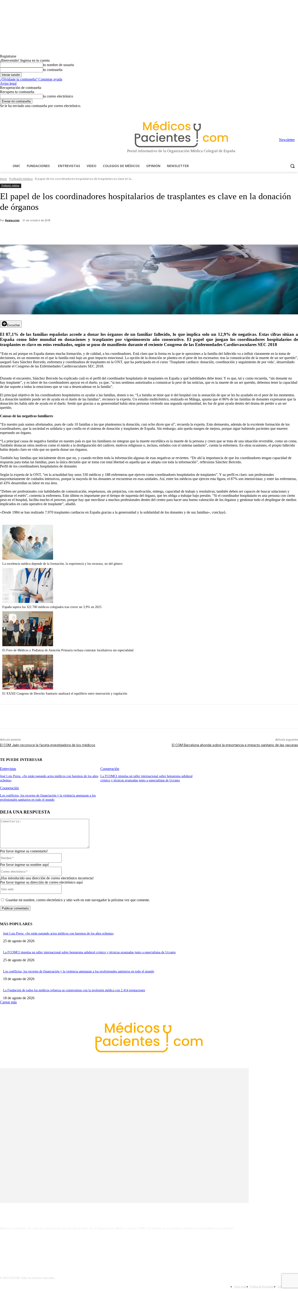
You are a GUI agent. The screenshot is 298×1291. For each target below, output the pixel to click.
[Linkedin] (276, 111)
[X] (288, 111)
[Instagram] (269, 111)
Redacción (12, 220)
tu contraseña (52, 70)
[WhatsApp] (81, 232)
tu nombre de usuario (58, 65)
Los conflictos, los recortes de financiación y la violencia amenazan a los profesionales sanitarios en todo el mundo (78, 971)
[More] (132, 233)
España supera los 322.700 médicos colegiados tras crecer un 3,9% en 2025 (52, 607)
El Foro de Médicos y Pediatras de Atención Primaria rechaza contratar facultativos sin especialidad (67, 650)
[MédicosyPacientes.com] (181, 134)
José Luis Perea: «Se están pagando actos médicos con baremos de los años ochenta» (58, 933)
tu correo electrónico (58, 96)
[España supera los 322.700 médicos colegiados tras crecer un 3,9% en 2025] (27, 602)
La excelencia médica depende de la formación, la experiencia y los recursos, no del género (62, 563)
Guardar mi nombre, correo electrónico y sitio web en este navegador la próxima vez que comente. (78, 900)
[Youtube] (295, 111)
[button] (292, 165)
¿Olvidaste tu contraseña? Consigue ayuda (31, 79)
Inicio (3, 179)
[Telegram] (282, 111)
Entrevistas (8, 769)
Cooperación (109, 769)
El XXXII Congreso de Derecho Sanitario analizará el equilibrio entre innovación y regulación (64, 693)
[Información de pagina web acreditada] (149, 1248)
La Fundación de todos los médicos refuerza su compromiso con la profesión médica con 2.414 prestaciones (74, 990)
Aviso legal (8, 83)
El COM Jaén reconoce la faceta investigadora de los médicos (47, 745)
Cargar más (8, 1002)
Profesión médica (21, 179)
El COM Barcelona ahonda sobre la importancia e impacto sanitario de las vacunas (235, 745)
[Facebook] (263, 111)
